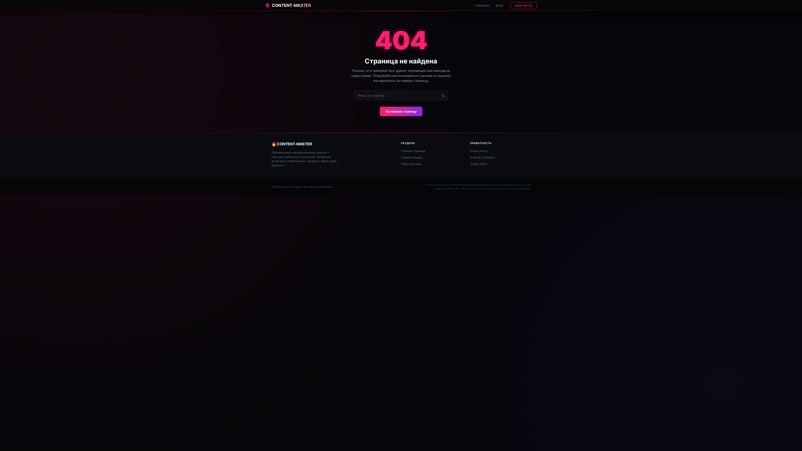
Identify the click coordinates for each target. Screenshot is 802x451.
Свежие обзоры (412, 157)
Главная (482, 5)
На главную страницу (401, 111)
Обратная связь (411, 164)
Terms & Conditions (482, 157)
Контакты (523, 5)
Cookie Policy (478, 164)
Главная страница (413, 151)
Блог (500, 5)
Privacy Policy (478, 151)
